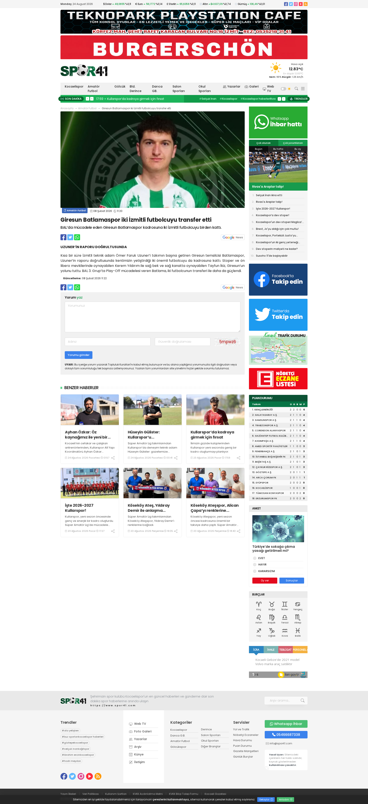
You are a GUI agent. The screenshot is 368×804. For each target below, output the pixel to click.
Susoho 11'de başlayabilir (272, 255)
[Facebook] (286, 4)
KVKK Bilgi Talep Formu (183, 794)
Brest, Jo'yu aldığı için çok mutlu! (277, 229)
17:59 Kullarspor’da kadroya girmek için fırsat (130, 99)
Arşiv (137, 747)
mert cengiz (208, 99)
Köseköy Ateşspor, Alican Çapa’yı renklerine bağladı (215, 508)
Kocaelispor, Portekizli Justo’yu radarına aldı (276, 236)
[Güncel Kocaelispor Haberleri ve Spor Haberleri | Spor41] (83, 70)
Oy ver (265, 580)
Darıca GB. (157, 88)
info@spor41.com (281, 743)
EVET (261, 558)
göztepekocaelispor (75, 742)
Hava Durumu (242, 740)
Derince (206, 729)
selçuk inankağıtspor (75, 749)
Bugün (258, 149)
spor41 (227, 99)
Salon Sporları (178, 88)
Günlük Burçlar (243, 757)
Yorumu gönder (78, 355)
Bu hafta (278, 149)
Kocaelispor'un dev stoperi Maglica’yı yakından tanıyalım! (280, 222)
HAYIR (262, 564)
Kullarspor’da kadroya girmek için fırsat (212, 435)
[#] (73, 700)
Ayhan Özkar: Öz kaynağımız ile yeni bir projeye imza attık (86, 435)
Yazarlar (233, 86)
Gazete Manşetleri (246, 751)
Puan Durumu (242, 746)
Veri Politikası (90, 794)
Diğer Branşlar (211, 746)
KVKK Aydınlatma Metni (148, 794)
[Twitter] (291, 4)
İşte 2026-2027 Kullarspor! (79, 508)
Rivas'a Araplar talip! (269, 202)
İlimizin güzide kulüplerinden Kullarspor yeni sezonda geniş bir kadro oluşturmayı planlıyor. (214, 447)
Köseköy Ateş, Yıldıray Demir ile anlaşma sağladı (149, 508)
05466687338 (288, 734)
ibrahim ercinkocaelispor (78, 755)
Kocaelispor (74, 86)
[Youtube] (301, 4)
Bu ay (298, 149)
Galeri (254, 86)
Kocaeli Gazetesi (215, 794)
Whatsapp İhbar (288, 723)
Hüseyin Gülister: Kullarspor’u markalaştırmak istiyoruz (152, 435)
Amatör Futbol (94, 88)
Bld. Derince (135, 88)
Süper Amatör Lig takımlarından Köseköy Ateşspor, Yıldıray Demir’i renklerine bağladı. (151, 521)
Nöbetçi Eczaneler (246, 735)
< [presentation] (87, 98)
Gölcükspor (178, 747)
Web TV (270, 88)
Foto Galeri (142, 731)
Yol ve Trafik (241, 729)
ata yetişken (70, 730)
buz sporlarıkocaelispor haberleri (83, 736)
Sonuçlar (292, 580)
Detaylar (264, 799)
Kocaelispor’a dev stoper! (272, 215)
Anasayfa (66, 108)
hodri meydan (71, 761)
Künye (138, 754)
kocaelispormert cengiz (253, 99)
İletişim (139, 762)
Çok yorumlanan (293, 143)
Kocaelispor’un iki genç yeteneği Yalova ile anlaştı (277, 243)
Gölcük (119, 86)
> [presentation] (91, 98)
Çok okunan (263, 143)
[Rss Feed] (306, 4)
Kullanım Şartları (115, 794)
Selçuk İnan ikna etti (269, 195)
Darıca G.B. (177, 736)
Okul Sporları (204, 88)
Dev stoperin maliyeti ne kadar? (277, 249)
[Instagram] (296, 4)
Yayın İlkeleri (68, 794)
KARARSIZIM (266, 571)
